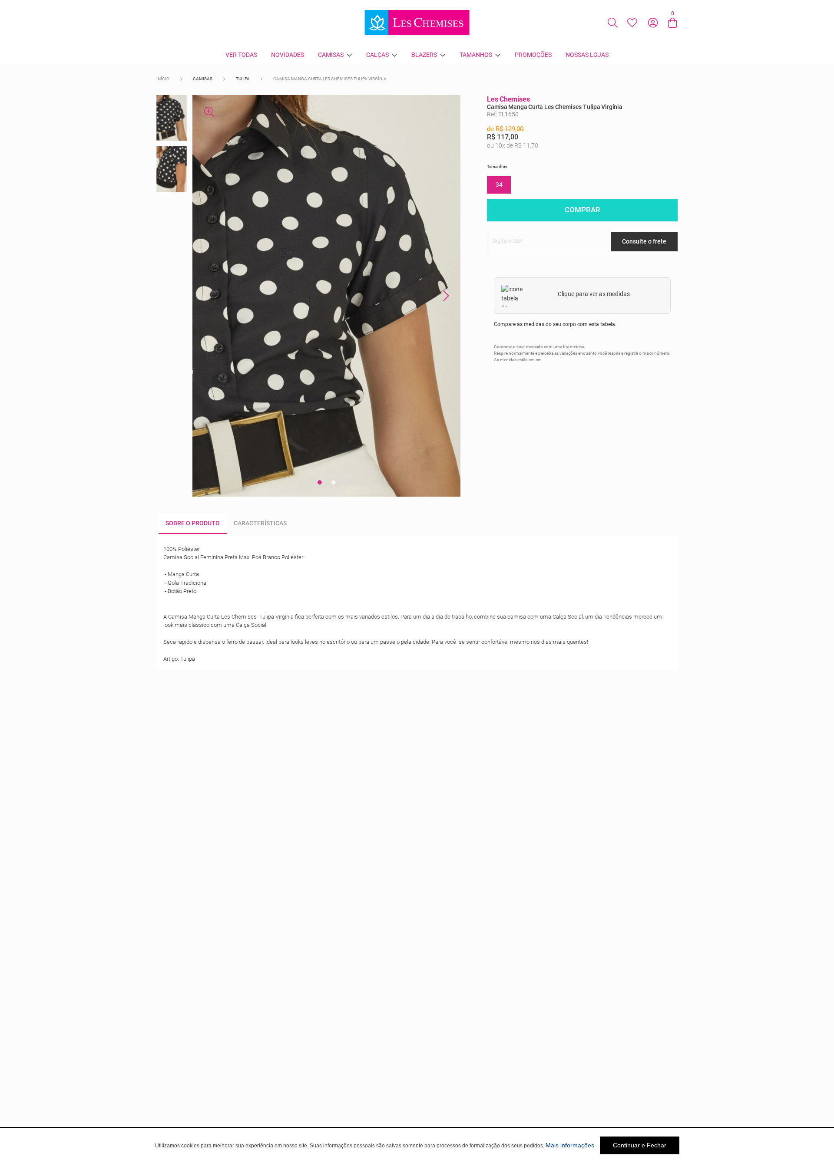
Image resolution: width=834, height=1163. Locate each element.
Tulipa (243, 78)
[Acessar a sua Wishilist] (632, 22)
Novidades (287, 54)
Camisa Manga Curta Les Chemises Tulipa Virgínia (330, 78)
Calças (377, 54)
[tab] (193, 523)
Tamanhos (476, 54)
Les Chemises (508, 99)
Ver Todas (241, 54)
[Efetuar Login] (653, 22)
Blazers (424, 54)
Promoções (533, 54)
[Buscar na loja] (612, 22)
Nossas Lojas (587, 54)
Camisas (331, 54)
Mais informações (570, 1145)
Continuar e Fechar (639, 1145)
